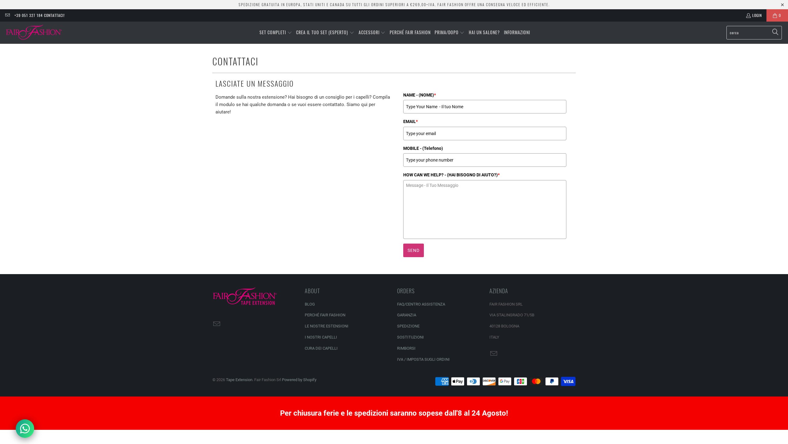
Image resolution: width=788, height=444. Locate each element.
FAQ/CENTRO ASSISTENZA (421, 304)
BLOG (310, 304)
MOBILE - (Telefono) (423, 148)
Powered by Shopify (299, 379)
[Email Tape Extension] (7, 15)
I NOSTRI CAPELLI (321, 337)
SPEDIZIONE (408, 326)
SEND (414, 250)
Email (410, 121)
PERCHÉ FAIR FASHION (325, 315)
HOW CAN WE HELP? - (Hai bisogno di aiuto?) (451, 174)
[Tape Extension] (34, 33)
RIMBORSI (406, 348)
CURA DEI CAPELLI (321, 348)
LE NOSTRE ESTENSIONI (326, 326)
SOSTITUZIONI (410, 337)
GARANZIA (406, 315)
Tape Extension (239, 379)
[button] (275, 32)
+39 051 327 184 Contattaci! (39, 15)
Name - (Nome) (419, 94)
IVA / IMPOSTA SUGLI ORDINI (423, 359)
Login (757, 15)
